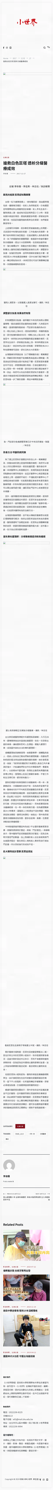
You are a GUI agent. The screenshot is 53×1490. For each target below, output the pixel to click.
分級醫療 (43, 1134)
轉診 (7, 1139)
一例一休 (32, 1134)
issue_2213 (19, 1134)
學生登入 (36, 1479)
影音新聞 (6, 1267)
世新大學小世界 (26, 1479)
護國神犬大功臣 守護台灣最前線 (19, 1356)
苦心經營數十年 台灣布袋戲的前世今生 (14, 1197)
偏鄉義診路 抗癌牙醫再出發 (16, 1270)
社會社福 (6, 157)
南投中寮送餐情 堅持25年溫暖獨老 (20, 1310)
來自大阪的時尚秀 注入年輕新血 (38, 1197)
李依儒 (5, 173)
